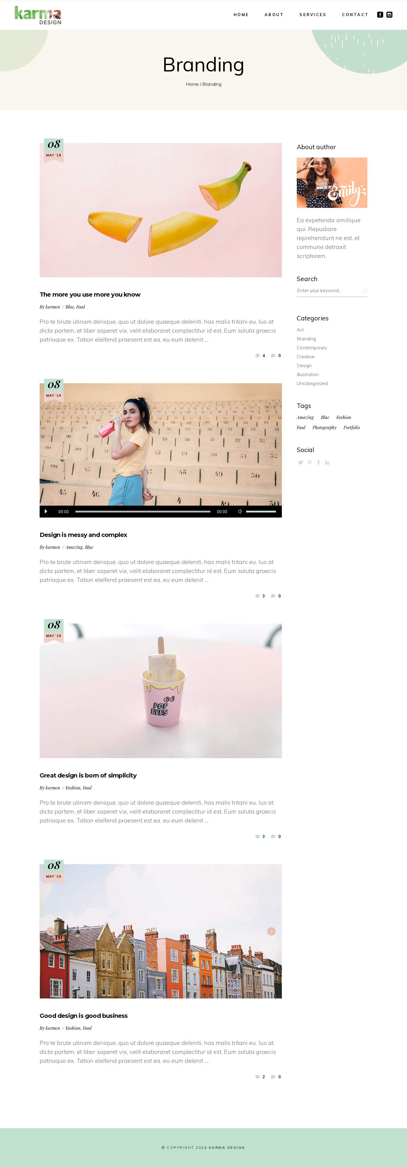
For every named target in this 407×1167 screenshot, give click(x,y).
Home (192, 84)
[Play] (46, 512)
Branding (306, 339)
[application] (161, 512)
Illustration (308, 374)
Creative (306, 356)
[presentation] (50, 931)
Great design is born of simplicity (88, 775)
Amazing (74, 547)
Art (300, 330)
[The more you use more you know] (161, 210)
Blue (70, 307)
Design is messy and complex (83, 534)
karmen (53, 307)
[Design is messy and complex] (161, 450)
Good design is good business (84, 1015)
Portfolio (352, 427)
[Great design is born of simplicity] (161, 691)
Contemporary (312, 347)
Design (304, 365)
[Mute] (240, 512)
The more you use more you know (90, 294)
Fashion (73, 788)
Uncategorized (312, 383)
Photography (324, 427)
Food (80, 307)
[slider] (261, 512)
